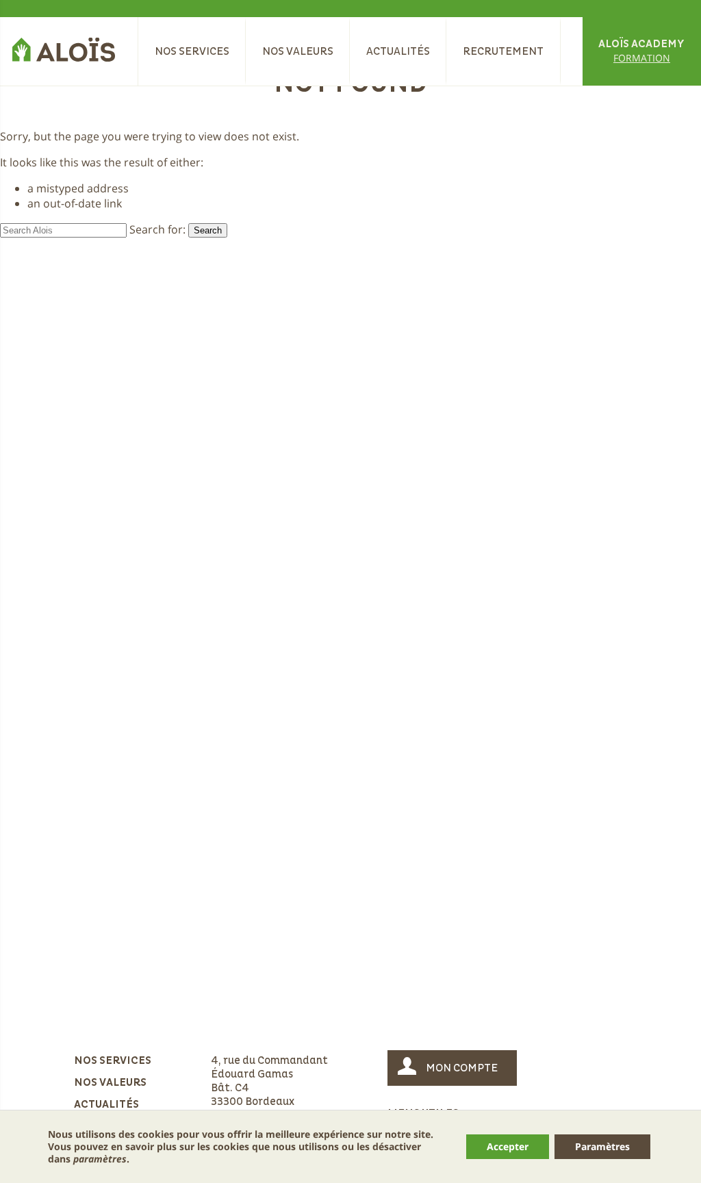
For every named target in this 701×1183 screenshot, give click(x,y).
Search (208, 230)
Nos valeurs (297, 51)
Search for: (157, 229)
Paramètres (602, 1146)
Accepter (507, 1146)
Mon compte (462, 1068)
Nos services (192, 51)
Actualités (398, 51)
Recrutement (503, 51)
